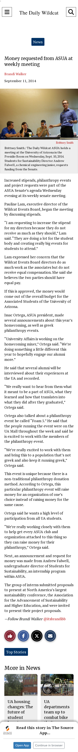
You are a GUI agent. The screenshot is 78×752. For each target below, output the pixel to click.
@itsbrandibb (54, 618)
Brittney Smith (64, 143)
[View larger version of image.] (39, 114)
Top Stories (16, 651)
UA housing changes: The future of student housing (20, 712)
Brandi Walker (15, 74)
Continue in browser (49, 745)
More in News (22, 668)
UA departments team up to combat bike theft (57, 712)
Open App (22, 745)
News (38, 41)
